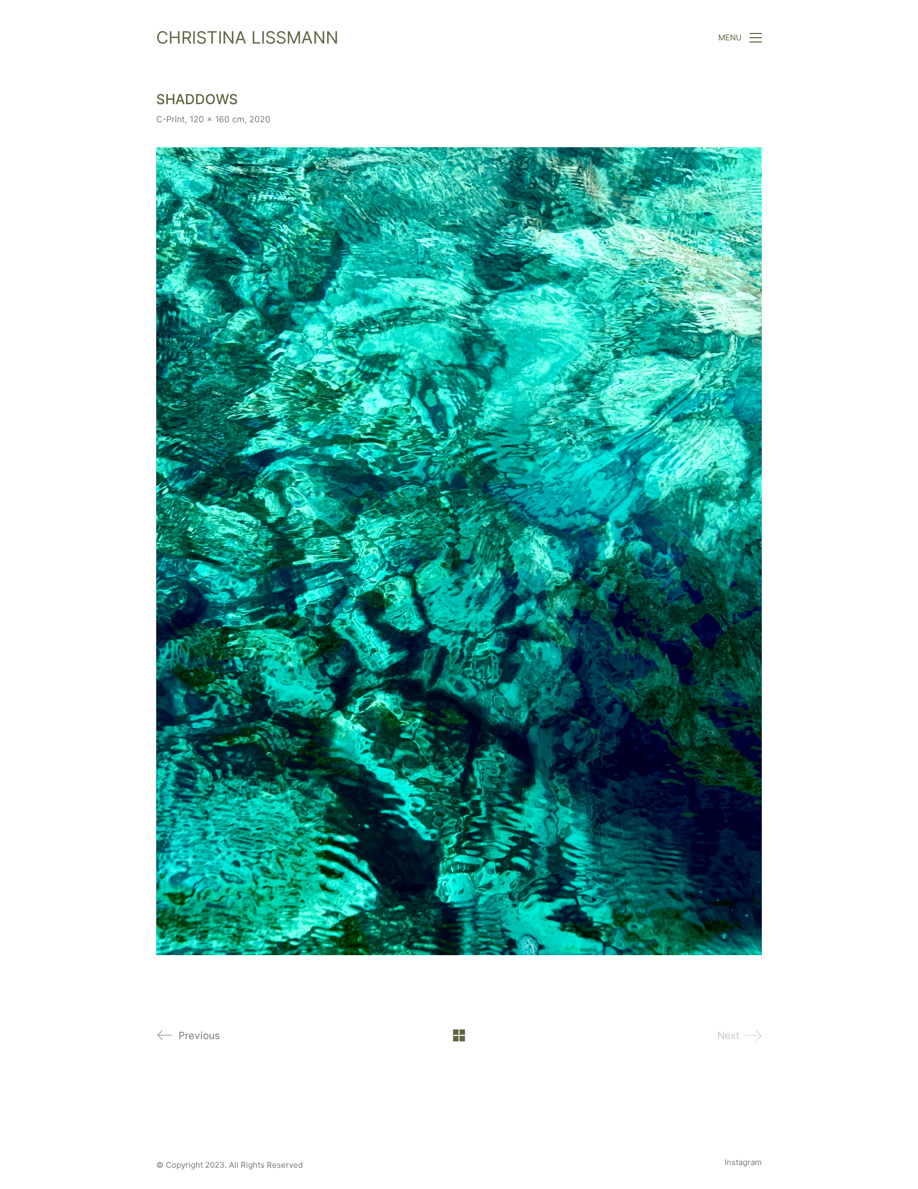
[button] (740, 37)
